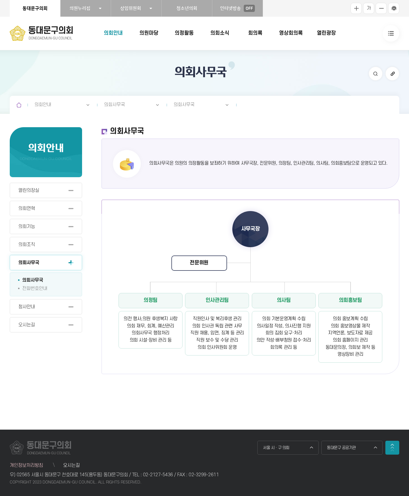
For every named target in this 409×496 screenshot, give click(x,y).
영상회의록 (291, 33)
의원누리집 (80, 8)
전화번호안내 (34, 288)
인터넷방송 (236, 8)
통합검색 (376, 74)
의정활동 (184, 33)
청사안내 (26, 306)
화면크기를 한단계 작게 (381, 8)
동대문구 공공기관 (341, 447)
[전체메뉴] (391, 33)
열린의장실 (28, 190)
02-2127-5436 (158, 474)
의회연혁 (26, 208)
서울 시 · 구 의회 (276, 447)
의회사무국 (114, 104)
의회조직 (26, 244)
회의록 (255, 33)
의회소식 (219, 33)
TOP (392, 448)
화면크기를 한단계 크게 (356, 8)
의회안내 (113, 33)
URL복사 (392, 74)
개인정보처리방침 (26, 465)
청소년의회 (186, 8)
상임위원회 (130, 8)
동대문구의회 (35, 8)
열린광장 (326, 33)
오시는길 (26, 324)
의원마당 (148, 33)
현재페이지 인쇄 (393, 8)
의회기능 (26, 226)
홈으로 (19, 105)
